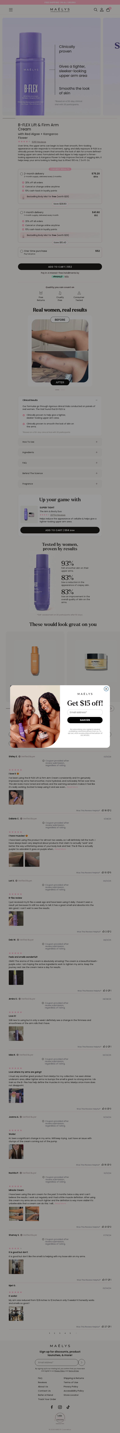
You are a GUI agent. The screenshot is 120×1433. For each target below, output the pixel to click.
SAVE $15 (85, 720)
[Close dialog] (106, 689)
